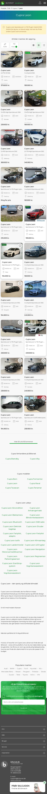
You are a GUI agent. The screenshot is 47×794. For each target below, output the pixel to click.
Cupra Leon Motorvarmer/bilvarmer (12, 550)
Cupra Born (12, 479)
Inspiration (6, 753)
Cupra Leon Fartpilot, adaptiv (12, 534)
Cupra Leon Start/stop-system (12, 564)
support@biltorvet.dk (18, 778)
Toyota (25, 675)
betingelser (39, 696)
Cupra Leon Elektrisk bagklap (12, 527)
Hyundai (33, 669)
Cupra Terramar (35, 488)
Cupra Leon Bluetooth (12, 522)
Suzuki (11, 675)
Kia (40, 669)
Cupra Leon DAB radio (34, 522)
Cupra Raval (35, 483)
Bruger (4, 741)
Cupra (14, 8)
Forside (3, 8)
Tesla (18, 675)
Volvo (32, 675)
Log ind (41, 3)
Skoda (43, 672)
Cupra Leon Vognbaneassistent (34, 564)
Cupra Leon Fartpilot (35, 533)
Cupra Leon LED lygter (35, 545)
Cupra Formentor (35, 479)
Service (4, 747)
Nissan (18, 672)
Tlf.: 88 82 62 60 (15, 773)
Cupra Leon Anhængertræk (35, 509)
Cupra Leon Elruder (34, 526)
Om (3, 729)
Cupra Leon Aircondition (12, 508)
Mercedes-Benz (7, 672)
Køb (3, 735)
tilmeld (23, 708)
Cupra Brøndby (12, 459)
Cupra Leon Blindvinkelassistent (35, 516)
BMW (12, 669)
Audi (6, 669)
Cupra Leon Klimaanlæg (34, 540)
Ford (26, 669)
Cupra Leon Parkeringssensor (12, 557)
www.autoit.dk (15, 780)
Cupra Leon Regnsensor (34, 556)
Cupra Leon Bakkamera (12, 515)
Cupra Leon (12, 483)
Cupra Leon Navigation (35, 549)
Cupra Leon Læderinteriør (12, 545)
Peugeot (26, 672)
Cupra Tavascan (12, 488)
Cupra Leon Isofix (12, 540)
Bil (9, 8)
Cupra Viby (35, 459)
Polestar (35, 672)
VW (38, 675)
